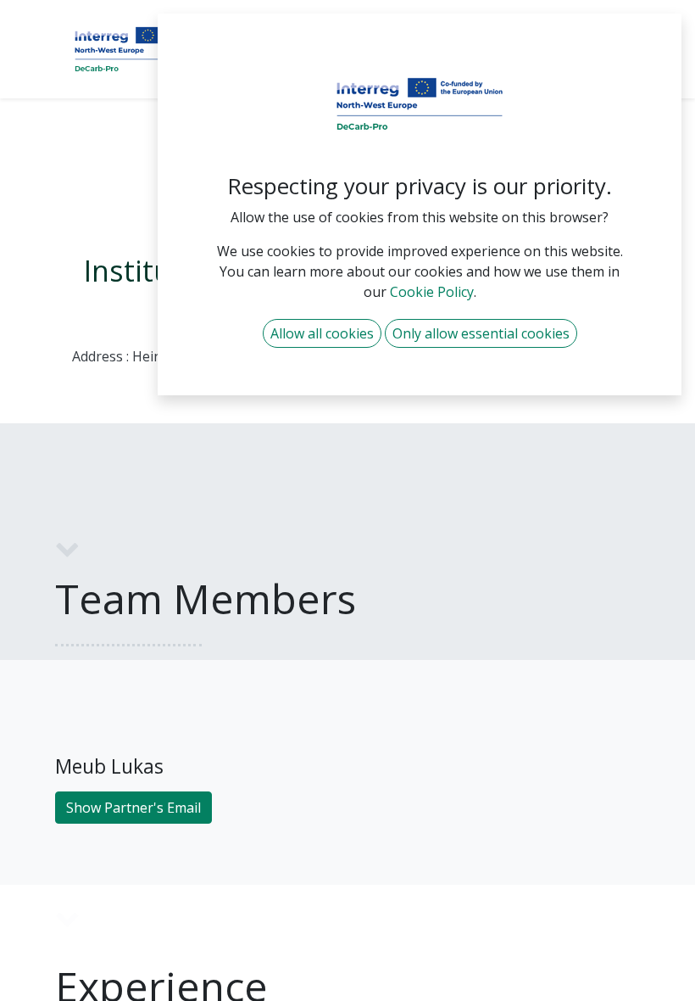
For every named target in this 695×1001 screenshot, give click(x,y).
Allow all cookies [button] (322, 333)
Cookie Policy (432, 291)
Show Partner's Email (133, 807)
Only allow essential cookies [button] (481, 333)
